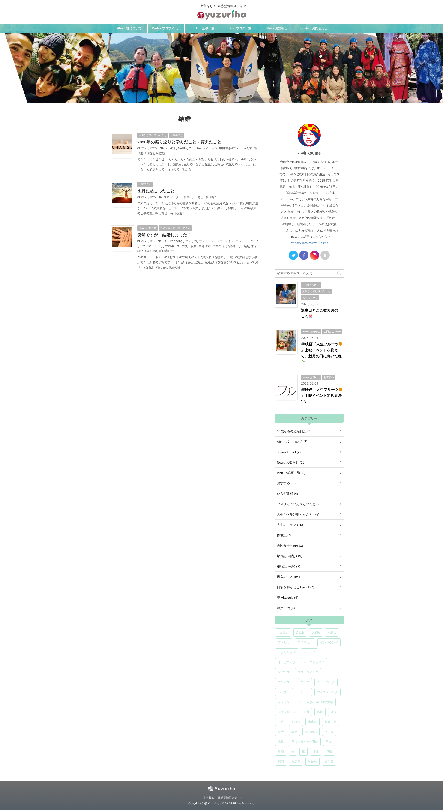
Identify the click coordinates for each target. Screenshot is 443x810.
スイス (229, 241)
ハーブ (282, 692)
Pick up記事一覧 (203, 28)
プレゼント (285, 702)
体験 (320, 712)
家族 (281, 732)
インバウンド (329, 642)
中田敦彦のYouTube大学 (235, 148)
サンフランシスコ (211, 241)
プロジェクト (173, 197)
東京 (254, 246)
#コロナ (283, 632)
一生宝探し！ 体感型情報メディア (222, 797)
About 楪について (129, 28)
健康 (334, 712)
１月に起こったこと (156, 191)
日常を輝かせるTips (304, 741)
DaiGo (315, 632)
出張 (281, 722)
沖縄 (316, 751)
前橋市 (295, 722)
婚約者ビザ (233, 246)
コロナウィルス (307, 672)
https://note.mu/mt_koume (309, 243)
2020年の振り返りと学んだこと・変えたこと (179, 142)
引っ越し (198, 197)
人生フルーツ (287, 712)
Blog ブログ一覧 (240, 28)
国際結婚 (205, 246)
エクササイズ (287, 652)
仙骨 (306, 712)
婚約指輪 (218, 246)
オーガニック (287, 662)
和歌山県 (331, 722)
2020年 (171, 148)
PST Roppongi (173, 241)
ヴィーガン (209, 148)
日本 (329, 741)
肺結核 (160, 153)
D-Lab (300, 632)
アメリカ (191, 241)
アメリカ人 (304, 642)
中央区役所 (189, 246)
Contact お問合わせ (313, 28)
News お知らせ (276, 28)
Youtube (195, 148)
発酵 (329, 751)
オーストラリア (313, 662)
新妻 (246, 246)
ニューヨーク (245, 241)
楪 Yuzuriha (221, 789)
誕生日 (329, 761)
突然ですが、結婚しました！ (164, 235)
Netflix (182, 148)
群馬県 (295, 761)
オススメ (309, 652)
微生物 (329, 732)
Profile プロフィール (166, 28)
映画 (281, 751)
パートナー (301, 692)
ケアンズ (284, 672)
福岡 (281, 761)
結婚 (151, 153)
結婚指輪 (151, 251)
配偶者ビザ (166, 251)
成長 (281, 741)
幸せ (294, 732)
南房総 (312, 722)
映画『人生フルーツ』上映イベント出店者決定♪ (321, 395)
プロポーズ (172, 246)
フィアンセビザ (152, 246)
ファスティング (327, 692)
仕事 (187, 197)
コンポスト (285, 682)
